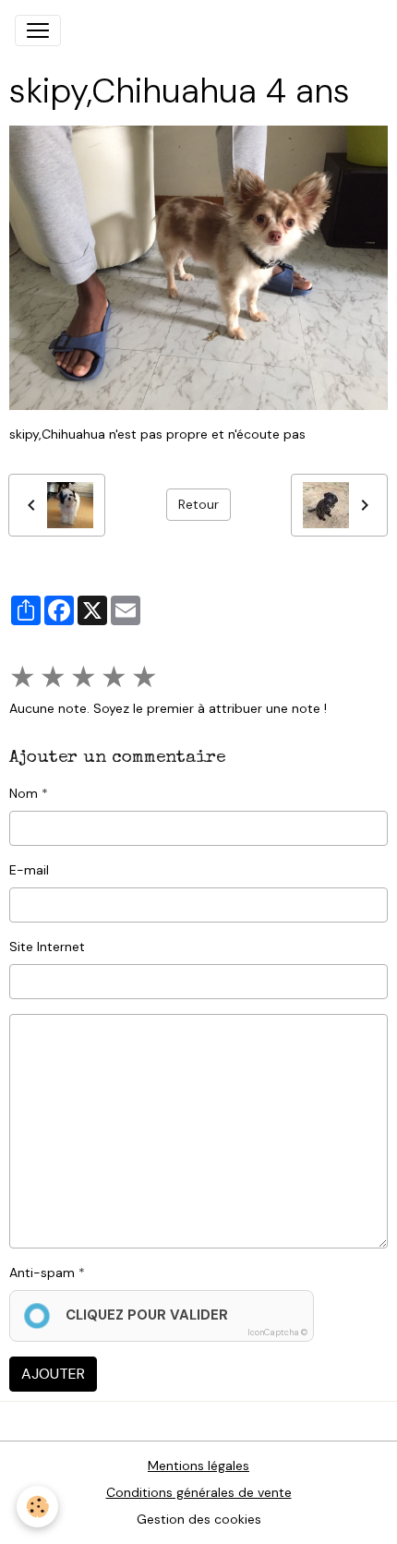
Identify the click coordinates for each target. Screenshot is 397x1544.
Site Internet (47, 946)
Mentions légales (198, 1465)
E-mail (29, 870)
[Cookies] (37, 1506)
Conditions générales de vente (199, 1492)
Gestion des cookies (199, 1519)
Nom (23, 793)
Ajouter (53, 1373)
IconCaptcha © (277, 1332)
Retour (198, 504)
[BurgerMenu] (38, 30)
